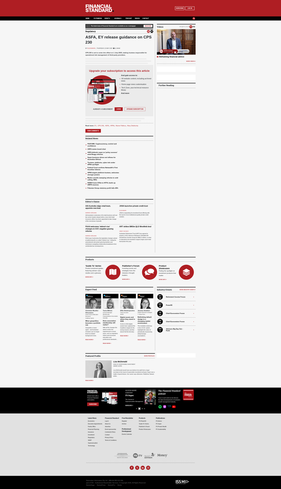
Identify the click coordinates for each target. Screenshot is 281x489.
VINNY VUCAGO (124, 231)
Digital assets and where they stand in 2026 (127, 319)
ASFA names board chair (96, 149)
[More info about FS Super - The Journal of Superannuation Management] (140, 397)
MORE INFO (88, 277)
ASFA (107, 125)
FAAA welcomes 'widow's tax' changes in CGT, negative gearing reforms (99, 229)
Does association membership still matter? (109, 323)
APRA (112, 125)
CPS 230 (101, 125)
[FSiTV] (192, 26)
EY (95, 125)
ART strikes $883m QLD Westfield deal (135, 226)
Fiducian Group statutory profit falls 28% (102, 188)
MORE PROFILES (149, 356)
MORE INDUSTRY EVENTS (187, 289)
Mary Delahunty (132, 125)
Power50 (169, 305)
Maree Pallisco (121, 125)
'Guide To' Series (93, 266)
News (88, 18)
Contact (145, 18)
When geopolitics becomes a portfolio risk (92, 323)
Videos (137, 18)
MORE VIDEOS (190, 66)
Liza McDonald (120, 362)
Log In (190, 8)
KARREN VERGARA (90, 212)
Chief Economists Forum (175, 313)
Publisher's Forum (130, 266)
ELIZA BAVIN (91, 48)
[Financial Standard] (100, 8)
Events (107, 18)
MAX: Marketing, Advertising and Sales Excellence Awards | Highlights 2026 (174, 59)
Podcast (129, 18)
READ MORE (89, 339)
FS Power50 (98, 18)
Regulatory (90, 31)
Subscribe (179, 8)
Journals (118, 18)
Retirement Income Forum (175, 297)
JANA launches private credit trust (133, 206)
